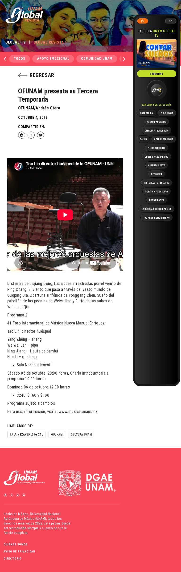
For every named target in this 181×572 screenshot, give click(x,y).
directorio (12, 558)
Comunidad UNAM (96, 59)
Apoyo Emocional (53, 59)
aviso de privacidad (19, 551)
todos (19, 59)
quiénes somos (16, 544)
